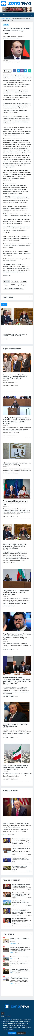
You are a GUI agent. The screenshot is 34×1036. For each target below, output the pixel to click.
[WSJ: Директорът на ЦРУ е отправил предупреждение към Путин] (7, 860)
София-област (13, 943)
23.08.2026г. (21, 943)
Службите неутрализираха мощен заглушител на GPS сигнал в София (20, 970)
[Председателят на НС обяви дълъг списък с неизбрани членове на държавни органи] (17, 578)
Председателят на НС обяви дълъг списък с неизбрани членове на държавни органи (16, 592)
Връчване (23, 281)
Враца (13, 905)
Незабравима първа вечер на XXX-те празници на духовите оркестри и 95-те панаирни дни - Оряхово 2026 (20, 949)
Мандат (6, 285)
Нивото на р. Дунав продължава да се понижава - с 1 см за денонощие (20, 962)
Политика (8, 18)
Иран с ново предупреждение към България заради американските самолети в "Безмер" (15, 767)
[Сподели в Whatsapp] (29, 70)
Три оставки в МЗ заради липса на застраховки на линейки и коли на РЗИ (15, 503)
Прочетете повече (9, 385)
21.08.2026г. (17, 972)
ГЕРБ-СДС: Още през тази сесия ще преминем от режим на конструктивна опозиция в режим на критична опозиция (17, 420)
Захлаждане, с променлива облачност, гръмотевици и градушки (19, 868)
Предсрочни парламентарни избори (13, 288)
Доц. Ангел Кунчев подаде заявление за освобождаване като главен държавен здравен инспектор (21, 921)
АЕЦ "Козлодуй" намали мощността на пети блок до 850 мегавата (20, 902)
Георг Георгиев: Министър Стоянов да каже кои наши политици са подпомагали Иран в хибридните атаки (17, 636)
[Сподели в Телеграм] (25, 70)
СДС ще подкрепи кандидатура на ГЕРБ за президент (15, 725)
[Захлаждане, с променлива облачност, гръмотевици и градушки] (7, 868)
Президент (15, 281)
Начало (3, 18)
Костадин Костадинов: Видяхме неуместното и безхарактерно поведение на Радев (15, 335)
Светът (4, 834)
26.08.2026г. (11, 834)
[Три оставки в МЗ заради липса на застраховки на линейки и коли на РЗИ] (17, 488)
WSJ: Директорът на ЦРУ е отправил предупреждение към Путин (20, 859)
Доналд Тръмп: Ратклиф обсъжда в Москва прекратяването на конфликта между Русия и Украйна (17, 825)
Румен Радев (21, 285)
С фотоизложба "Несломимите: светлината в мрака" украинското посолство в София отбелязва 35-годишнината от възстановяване (19, 979)
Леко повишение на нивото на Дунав (20, 956)
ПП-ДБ (13, 285)
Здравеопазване (16, 925)
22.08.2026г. (17, 952)
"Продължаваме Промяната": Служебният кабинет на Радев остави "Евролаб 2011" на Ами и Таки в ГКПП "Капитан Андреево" (17, 680)
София (11, 972)
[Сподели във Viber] (22, 70)
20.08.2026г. (17, 983)
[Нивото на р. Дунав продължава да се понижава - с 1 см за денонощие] (6, 964)
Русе (11, 958)
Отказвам (21, 1033)
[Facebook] (2, 1013)
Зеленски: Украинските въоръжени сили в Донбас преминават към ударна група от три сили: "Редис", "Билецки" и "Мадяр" (21, 841)
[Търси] (29, 15)
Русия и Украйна (16, 845)
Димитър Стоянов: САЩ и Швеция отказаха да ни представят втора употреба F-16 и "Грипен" (15, 376)
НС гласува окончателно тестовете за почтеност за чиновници (17, 464)
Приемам (12, 1033)
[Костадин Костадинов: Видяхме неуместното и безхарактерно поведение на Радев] (17, 317)
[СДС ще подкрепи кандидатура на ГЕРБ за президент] (17, 712)
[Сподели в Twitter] (18, 70)
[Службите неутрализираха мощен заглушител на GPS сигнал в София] (6, 971)
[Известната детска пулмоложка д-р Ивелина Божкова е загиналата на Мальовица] (6, 940)
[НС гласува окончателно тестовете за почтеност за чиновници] (17, 450)
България (14, 871)
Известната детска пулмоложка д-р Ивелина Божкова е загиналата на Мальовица (19, 940)
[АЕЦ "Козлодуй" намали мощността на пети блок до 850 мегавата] (7, 903)
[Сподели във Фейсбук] (14, 70)
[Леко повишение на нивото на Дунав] (6, 959)
